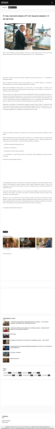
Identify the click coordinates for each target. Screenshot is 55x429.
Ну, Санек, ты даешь (15, 352)
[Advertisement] (27, 67)
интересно (15, 372)
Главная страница (6, 420)
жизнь (35, 375)
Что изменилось (7, 248)
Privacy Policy (5, 422)
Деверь (38, 248)
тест (17, 375)
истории (5, 231)
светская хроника (8, 375)
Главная (4, 7)
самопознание (26, 375)
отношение (44, 375)
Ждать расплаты (14, 358)
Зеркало (4, 2)
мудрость (25, 372)
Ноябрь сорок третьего (25, 248)
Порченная (13, 334)
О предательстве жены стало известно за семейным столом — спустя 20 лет (29, 340)
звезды (34, 372)
